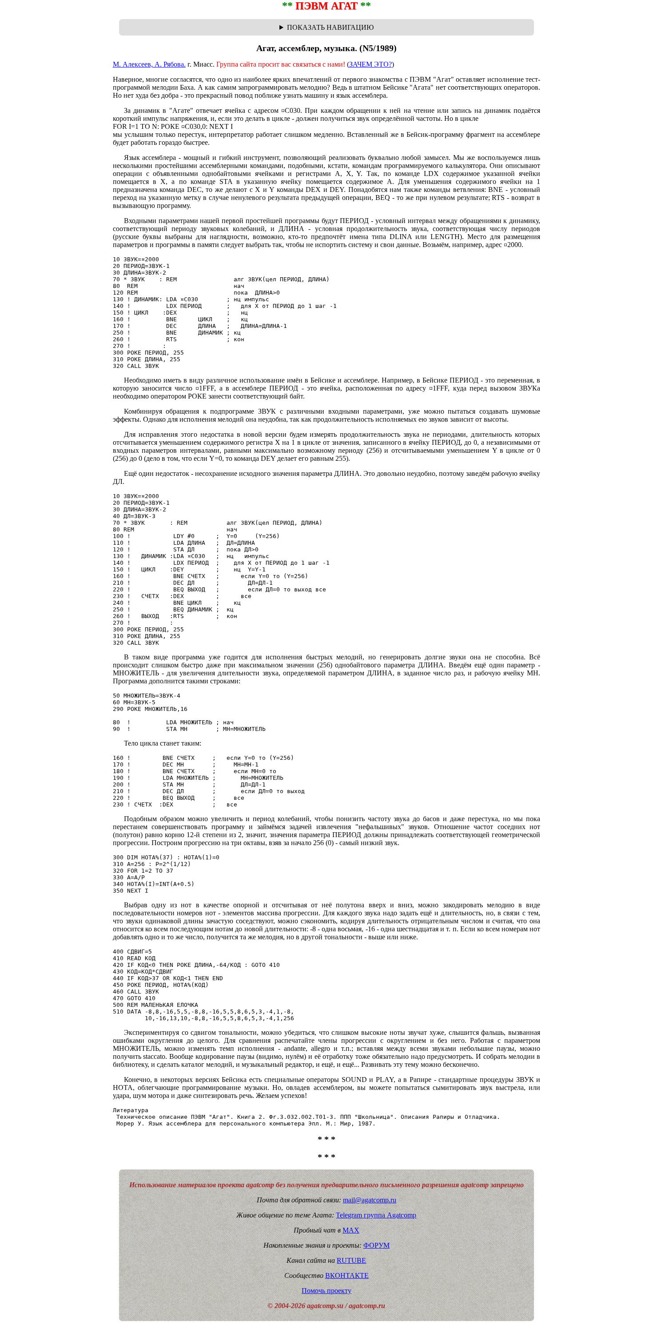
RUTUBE (351, 1260)
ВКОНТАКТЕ (347, 1275)
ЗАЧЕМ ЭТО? (370, 64)
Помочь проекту (326, 1290)
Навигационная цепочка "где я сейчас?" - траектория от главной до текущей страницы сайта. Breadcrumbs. (326, 28)
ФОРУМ (376, 1245)
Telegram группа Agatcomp (376, 1215)
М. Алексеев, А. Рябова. (149, 64)
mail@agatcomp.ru (369, 1200)
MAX (350, 1230)
